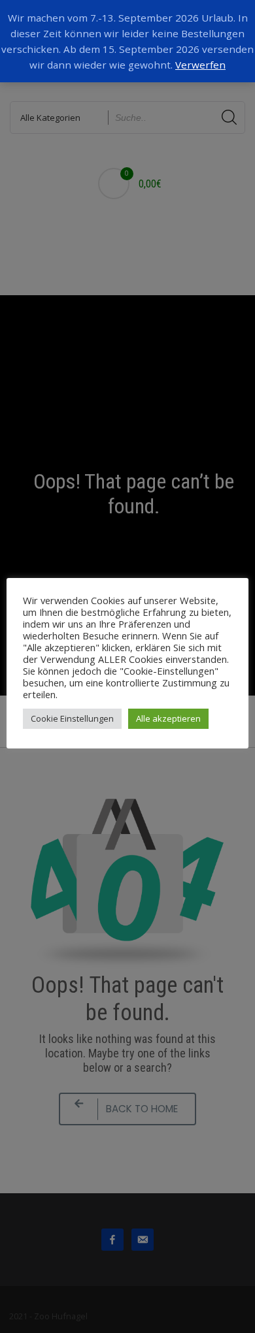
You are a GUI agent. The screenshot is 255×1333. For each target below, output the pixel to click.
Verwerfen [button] (200, 64)
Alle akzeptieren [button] (168, 718)
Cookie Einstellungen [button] (72, 718)
